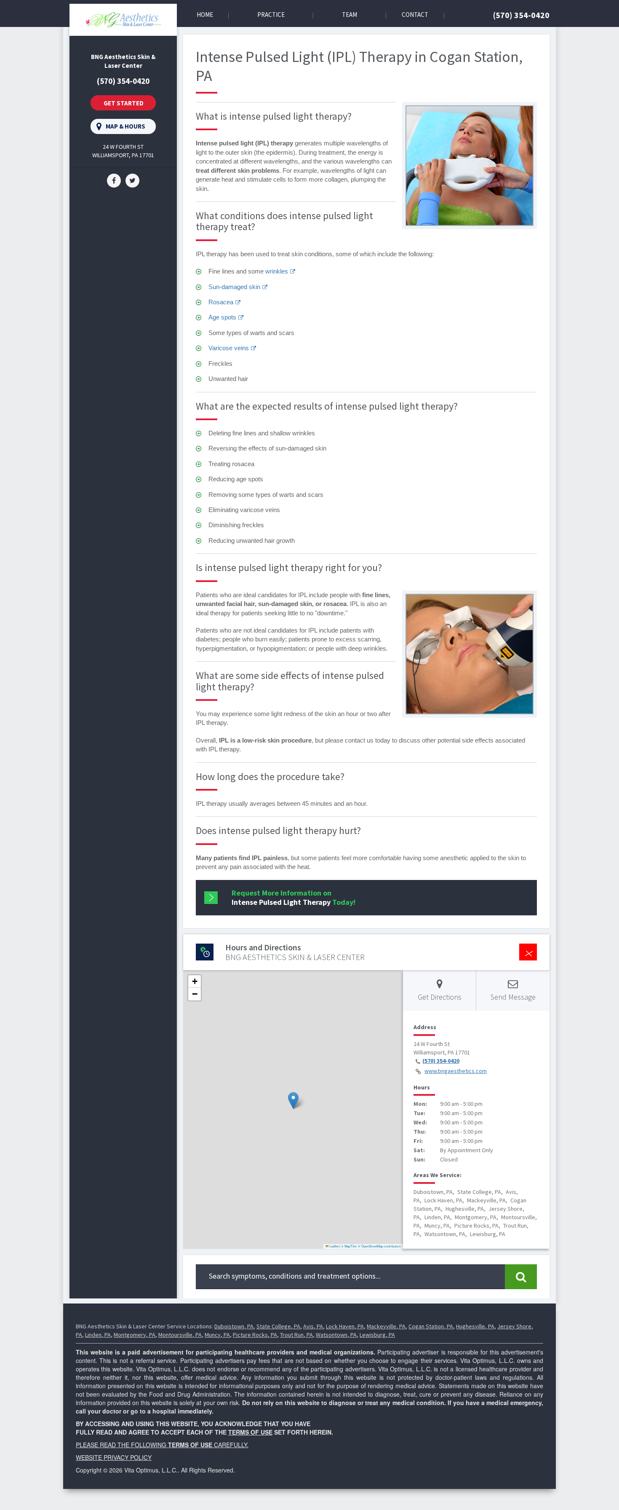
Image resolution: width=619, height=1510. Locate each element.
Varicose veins (228, 347)
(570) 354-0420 (521, 15)
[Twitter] (132, 180)
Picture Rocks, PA (255, 1334)
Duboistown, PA (233, 1326)
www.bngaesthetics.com (455, 1071)
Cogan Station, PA (430, 1326)
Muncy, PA (217, 1334)
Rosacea (220, 302)
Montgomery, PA (134, 1334)
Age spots (222, 317)
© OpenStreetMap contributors (379, 1246)
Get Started (124, 103)
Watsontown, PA (336, 1334)
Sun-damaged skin (234, 286)
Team (349, 15)
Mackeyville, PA (386, 1326)
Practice (271, 15)
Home (205, 15)
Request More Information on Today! (293, 897)
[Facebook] (114, 180)
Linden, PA (98, 1334)
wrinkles (276, 271)
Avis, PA (313, 1326)
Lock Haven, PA (345, 1326)
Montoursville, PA (180, 1334)
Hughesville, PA (475, 1326)
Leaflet (333, 1246)
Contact (415, 15)
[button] (293, 1100)
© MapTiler (349, 1246)
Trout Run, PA (296, 1334)
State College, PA (278, 1326)
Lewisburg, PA (377, 1334)
